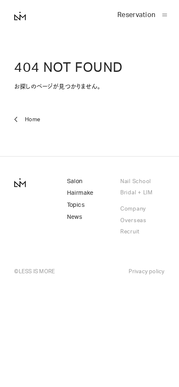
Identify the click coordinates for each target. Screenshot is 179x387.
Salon (75, 181)
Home (32, 119)
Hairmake (80, 193)
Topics (76, 205)
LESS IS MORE (37, 271)
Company (133, 208)
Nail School (135, 181)
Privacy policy (146, 271)
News (74, 217)
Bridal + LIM (136, 192)
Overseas (133, 220)
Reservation (136, 15)
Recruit (130, 231)
